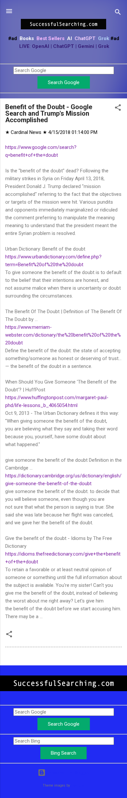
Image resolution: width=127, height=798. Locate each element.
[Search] (118, 13)
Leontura (77, 785)
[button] (118, 109)
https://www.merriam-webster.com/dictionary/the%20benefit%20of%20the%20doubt (63, 335)
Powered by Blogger (68, 773)
